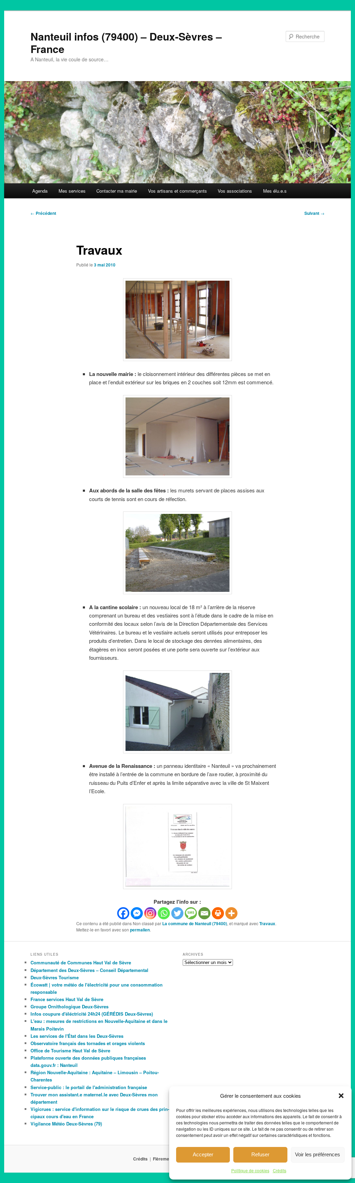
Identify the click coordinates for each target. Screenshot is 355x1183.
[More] (231, 913)
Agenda (39, 190)
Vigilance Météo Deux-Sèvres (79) (66, 1123)
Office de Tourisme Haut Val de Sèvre (70, 1050)
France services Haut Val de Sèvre (67, 999)
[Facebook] (123, 913)
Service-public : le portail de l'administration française (89, 1087)
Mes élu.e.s (275, 190)
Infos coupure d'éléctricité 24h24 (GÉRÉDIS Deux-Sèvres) (92, 1013)
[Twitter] (177, 913)
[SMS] (191, 913)
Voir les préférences (317, 1154)
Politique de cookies (250, 1170)
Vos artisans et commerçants (177, 190)
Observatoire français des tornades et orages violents (88, 1043)
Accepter (203, 1154)
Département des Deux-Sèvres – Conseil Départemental (89, 970)
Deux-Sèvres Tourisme (55, 977)
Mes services (72, 190)
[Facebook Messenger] (137, 913)
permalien (140, 930)
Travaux (267, 923)
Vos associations (235, 190)
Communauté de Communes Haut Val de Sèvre (81, 962)
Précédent (43, 213)
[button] (341, 1095)
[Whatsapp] (164, 913)
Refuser (260, 1154)
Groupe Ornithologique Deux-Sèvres (70, 1006)
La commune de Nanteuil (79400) (194, 923)
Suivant (314, 213)
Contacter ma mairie (116, 190)
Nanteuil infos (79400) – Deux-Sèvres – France (126, 42)
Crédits (279, 1170)
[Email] (204, 913)
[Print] (218, 913)
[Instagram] (150, 913)
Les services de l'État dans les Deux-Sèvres (77, 1036)
